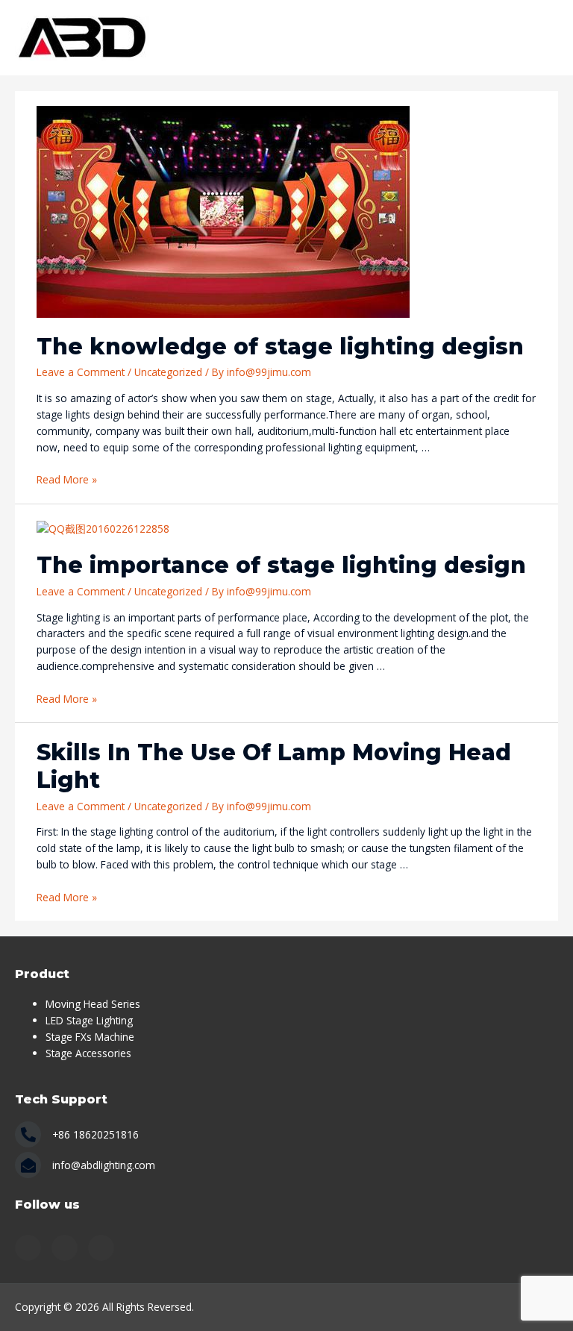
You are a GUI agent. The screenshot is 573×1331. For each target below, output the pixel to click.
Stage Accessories (88, 1053)
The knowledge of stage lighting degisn (280, 346)
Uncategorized (168, 372)
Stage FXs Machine (90, 1037)
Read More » (67, 479)
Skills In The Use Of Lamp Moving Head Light (274, 766)
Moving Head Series (93, 1004)
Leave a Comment (81, 372)
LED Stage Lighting (89, 1020)
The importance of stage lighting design (281, 565)
